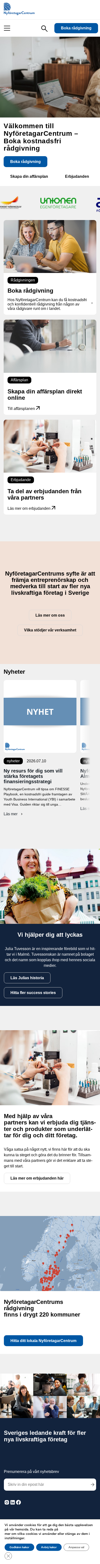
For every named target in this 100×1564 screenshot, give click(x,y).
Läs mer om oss (50, 615)
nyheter (13, 761)
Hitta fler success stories (33, 993)
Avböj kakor (49, 1547)
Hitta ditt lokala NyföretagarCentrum (43, 1341)
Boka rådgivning (76, 28)
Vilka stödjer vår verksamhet (50, 630)
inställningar (14, 1538)
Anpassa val (76, 1547)
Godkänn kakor (19, 1547)
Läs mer (14, 814)
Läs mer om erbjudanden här (37, 1178)
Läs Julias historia (27, 978)
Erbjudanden (77, 176)
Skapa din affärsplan (29, 176)
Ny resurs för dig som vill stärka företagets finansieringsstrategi (33, 776)
